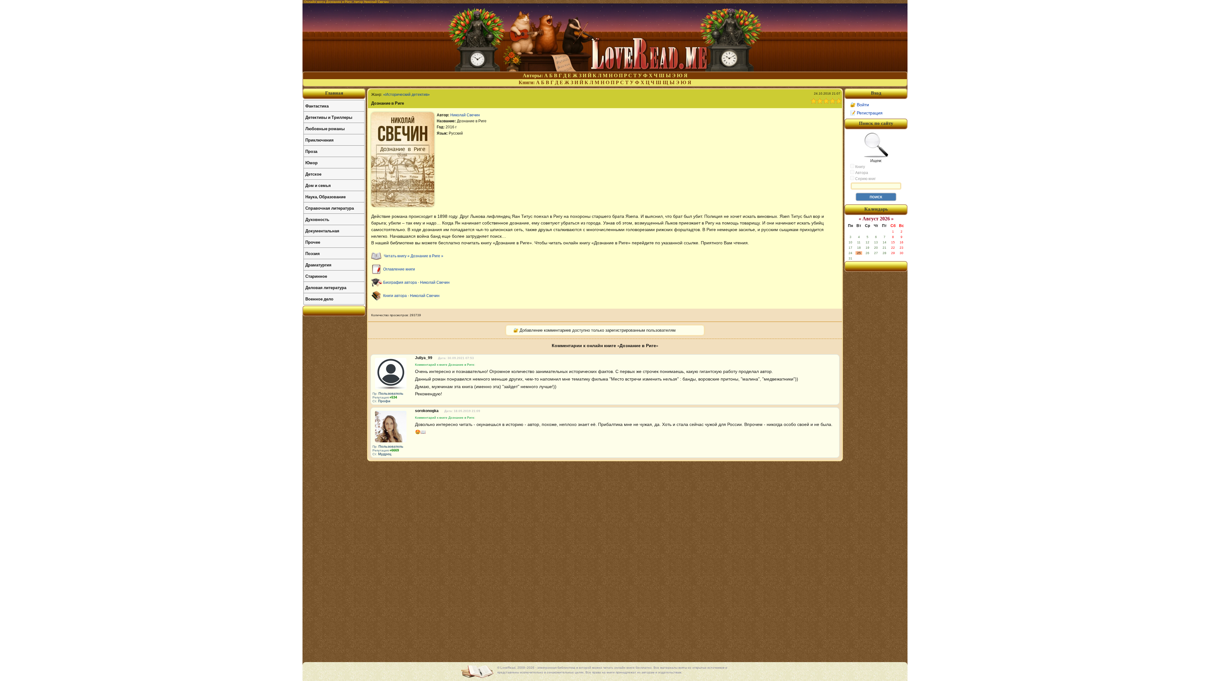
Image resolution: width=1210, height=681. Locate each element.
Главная (334, 93)
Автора (861, 173)
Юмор (311, 163)
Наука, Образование (325, 197)
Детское (313, 174)
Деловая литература (325, 287)
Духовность (317, 219)
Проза (311, 151)
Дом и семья (318, 185)
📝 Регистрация (866, 112)
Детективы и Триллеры (328, 117)
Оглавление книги (399, 269)
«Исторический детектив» (406, 94)
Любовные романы (325, 128)
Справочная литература (329, 208)
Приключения (319, 140)
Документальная (322, 231)
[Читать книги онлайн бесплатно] (605, 70)
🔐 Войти (859, 104)
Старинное (316, 276)
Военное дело (319, 299)
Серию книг (865, 179)
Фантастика (317, 106)
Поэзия (312, 253)
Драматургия (318, 265)
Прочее (312, 242)
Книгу (859, 167)
